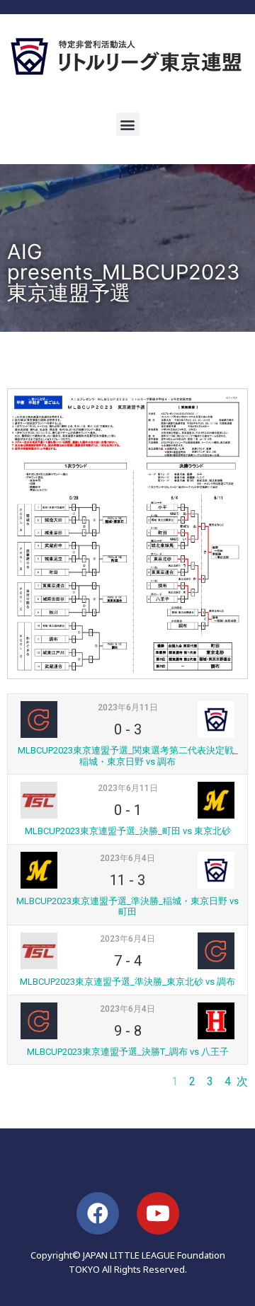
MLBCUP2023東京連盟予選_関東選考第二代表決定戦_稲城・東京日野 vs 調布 (128, 756)
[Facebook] (97, 1213)
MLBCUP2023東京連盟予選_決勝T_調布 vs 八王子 (128, 1051)
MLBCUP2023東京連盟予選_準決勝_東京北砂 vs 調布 (127, 981)
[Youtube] (158, 1213)
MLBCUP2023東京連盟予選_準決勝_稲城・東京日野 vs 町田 (127, 907)
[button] (128, 124)
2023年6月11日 (128, 707)
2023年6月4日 (127, 858)
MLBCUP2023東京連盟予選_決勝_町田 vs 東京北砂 (128, 831)
